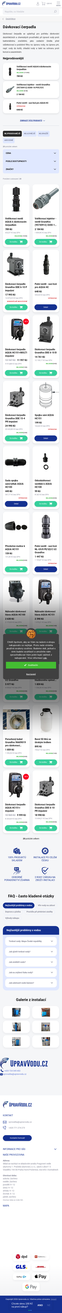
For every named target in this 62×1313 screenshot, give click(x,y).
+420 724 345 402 (12, 1071)
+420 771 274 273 (17, 1128)
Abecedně (8, 140)
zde (45, 658)
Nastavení (31, 674)
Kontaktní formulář (17, 1138)
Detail (46, 307)
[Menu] (58, 3)
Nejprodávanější (12, 134)
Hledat (55, 12)
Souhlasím (33, 665)
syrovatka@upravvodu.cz (14, 1074)
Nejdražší (43, 134)
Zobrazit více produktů (31, 121)
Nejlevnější (29, 134)
